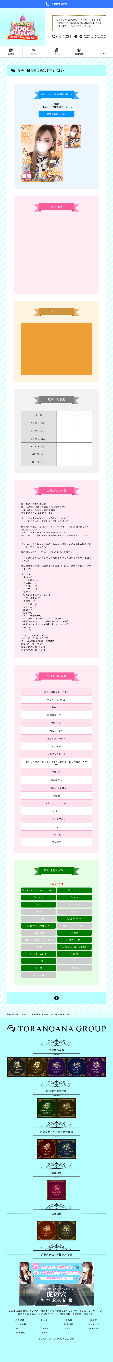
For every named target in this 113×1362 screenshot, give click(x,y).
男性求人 (68, 1328)
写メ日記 (93, 1328)
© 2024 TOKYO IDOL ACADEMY (57, 1338)
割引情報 (68, 1324)
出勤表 (68, 1320)
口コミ (44, 1332)
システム (44, 1324)
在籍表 (93, 1320)
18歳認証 (19, 1320)
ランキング (93, 1324)
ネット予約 (19, 1332)
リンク (19, 1328)
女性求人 (44, 1328)
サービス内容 (19, 1324)
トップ (44, 1320)
